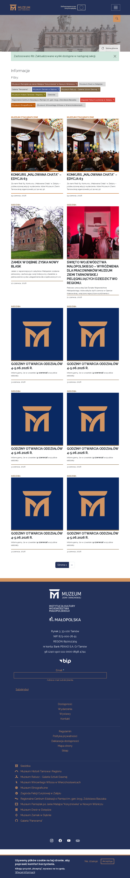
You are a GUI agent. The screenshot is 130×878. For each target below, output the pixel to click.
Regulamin (65, 731)
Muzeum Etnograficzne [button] (22, 105)
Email (59, 670)
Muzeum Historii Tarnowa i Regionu (41, 771)
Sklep (65, 750)
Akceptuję (107, 861)
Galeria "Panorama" (31, 820)
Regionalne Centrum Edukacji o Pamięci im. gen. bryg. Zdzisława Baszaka (63, 798)
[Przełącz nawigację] (115, 7)
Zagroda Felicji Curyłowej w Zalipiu (40, 793)
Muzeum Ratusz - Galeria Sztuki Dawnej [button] (79, 89)
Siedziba (25, 765)
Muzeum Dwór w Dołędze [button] (90, 84)
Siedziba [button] (51, 95)
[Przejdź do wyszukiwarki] (116, 18)
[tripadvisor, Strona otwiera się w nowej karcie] (77, 841)
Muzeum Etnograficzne (34, 787)
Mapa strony (65, 745)
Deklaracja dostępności (65, 741)
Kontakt (65, 718)
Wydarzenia (65, 709)
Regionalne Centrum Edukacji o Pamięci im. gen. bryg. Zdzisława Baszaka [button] (44, 100)
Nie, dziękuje (91, 861)
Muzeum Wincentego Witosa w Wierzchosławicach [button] (59, 105)
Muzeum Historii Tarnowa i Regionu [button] (27, 95)
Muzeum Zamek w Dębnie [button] (45, 89)
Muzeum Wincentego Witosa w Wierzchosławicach (50, 782)
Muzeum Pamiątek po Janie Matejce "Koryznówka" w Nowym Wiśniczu (61, 804)
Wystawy (65, 713)
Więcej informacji (25, 872)
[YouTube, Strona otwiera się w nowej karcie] (69, 840)
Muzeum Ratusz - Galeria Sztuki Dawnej (43, 776)
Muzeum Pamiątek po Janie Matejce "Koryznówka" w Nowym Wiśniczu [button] (43, 84)
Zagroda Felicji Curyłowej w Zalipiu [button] (96, 100)
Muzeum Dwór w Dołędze (35, 809)
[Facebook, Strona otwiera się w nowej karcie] (60, 840)
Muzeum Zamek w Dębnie (35, 815)
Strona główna (112, 48)
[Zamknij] (115, 56)
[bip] (65, 660)
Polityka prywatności (65, 736)
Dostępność (65, 704)
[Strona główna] (21, 7)
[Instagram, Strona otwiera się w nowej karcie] (52, 840)
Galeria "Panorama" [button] (20, 89)
